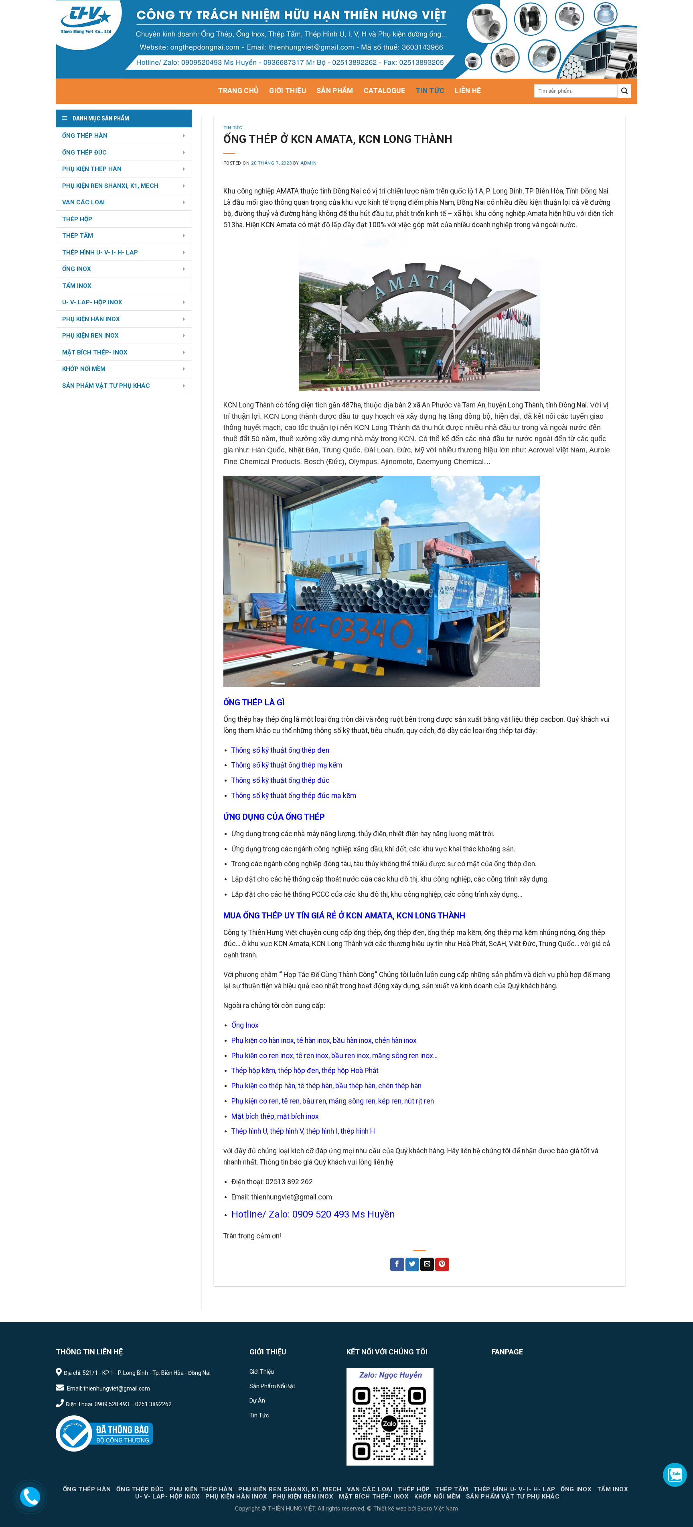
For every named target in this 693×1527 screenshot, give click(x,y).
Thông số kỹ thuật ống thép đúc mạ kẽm (293, 796)
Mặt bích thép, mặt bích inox (275, 1116)
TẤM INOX (76, 285)
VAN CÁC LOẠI (83, 202)
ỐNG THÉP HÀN (84, 135)
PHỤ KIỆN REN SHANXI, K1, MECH (110, 185)
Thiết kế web (390, 1508)
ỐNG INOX (76, 269)
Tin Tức (429, 91)
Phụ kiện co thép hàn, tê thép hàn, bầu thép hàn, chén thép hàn (326, 1086)
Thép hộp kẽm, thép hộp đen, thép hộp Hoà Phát (305, 1071)
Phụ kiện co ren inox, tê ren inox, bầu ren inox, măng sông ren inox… (334, 1056)
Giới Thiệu (287, 91)
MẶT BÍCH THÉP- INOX (95, 352)
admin (308, 163)
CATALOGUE (384, 91)
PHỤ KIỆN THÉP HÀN (92, 169)
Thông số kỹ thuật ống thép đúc (280, 780)
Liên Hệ (468, 91)
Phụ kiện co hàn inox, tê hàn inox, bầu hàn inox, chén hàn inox (324, 1040)
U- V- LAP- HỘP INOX (92, 302)
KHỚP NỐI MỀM (83, 369)
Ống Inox (245, 1025)
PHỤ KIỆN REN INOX (90, 335)
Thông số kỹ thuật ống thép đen (280, 750)
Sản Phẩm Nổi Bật (272, 1386)
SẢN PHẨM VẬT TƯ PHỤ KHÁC (106, 385)
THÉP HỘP (77, 219)
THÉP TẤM (77, 235)
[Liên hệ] (30, 1496)
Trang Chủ (238, 91)
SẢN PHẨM (334, 91)
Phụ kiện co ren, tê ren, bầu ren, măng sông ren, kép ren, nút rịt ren (332, 1101)
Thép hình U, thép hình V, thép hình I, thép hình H (303, 1131)
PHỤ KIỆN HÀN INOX (91, 319)
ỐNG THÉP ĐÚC (84, 152)
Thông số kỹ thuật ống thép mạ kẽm (286, 765)
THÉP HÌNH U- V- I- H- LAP (100, 252)
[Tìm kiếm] (624, 91)
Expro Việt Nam (437, 1508)
